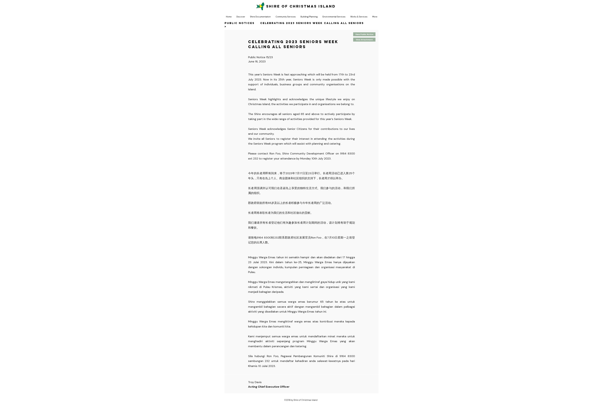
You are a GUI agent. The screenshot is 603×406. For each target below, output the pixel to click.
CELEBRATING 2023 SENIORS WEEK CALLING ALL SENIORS (312, 23)
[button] (260, 17)
